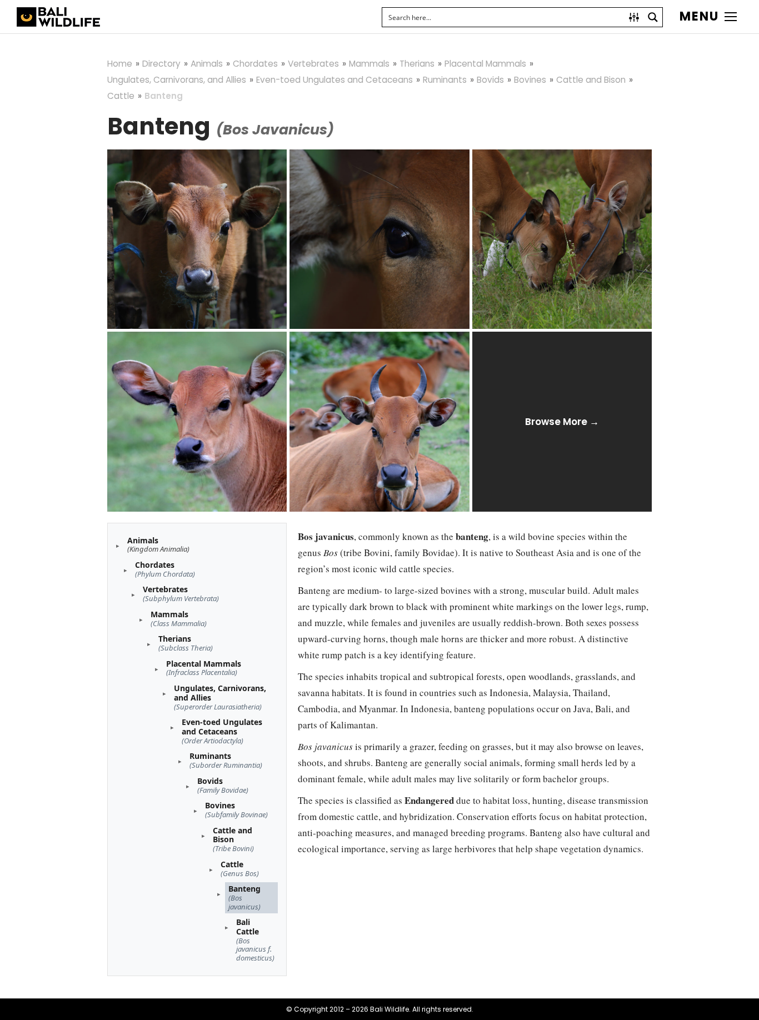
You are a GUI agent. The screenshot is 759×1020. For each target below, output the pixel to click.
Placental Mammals (485, 63)
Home (119, 63)
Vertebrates (313, 63)
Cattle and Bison (591, 80)
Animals (207, 63)
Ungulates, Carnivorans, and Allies (176, 80)
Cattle (120, 96)
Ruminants (445, 80)
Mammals (369, 63)
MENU (699, 16)
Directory (161, 63)
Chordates (255, 63)
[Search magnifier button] (652, 17)
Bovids (490, 80)
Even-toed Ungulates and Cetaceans (334, 80)
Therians (417, 63)
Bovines (530, 80)
